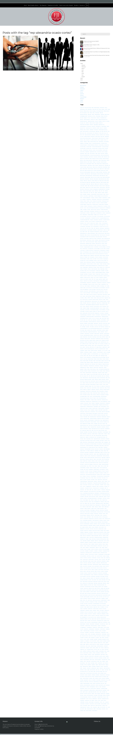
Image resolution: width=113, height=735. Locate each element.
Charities (96, 197)
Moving (84, 372)
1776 (100, 131)
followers (99, 586)
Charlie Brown (88, 199)
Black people (102, 180)
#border (96, 121)
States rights (104, 457)
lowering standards (94, 622)
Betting (93, 163)
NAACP (96, 374)
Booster (84, 187)
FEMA (105, 260)
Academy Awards (87, 136)
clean (100, 547)
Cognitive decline (83, 212)
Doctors (81, 245)
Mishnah (85, 370)
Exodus (98, 260)
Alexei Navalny (101, 141)
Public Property (82, 413)
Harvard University (95, 299)
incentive (100, 608)
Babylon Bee (87, 158)
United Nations (96, 493)
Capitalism (88, 194)
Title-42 (95, 477)
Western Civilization (87, 508)
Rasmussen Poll (87, 421)
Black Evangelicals (87, 172)
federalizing (86, 584)
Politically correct (88, 401)
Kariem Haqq (99, 336)
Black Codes (82, 170)
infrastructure (107, 610)
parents (108, 640)
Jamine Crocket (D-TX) (92, 321)
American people (95, 148)
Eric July (98, 258)
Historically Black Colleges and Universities (92, 304)
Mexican (81, 365)
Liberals (86, 350)
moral (107, 632)
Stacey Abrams (93, 455)
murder (86, 634)
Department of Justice (93, 238)
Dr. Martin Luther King (89, 250)
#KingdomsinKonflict (83, 114)
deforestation (104, 561)
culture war (96, 559)
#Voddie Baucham (103, 117)
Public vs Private (100, 413)
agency (107, 525)
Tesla (85, 469)
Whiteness (100, 513)
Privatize (81, 409)
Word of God (96, 518)
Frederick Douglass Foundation (100, 272)
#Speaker (85, 117)
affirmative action (103, 525)
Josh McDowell (99, 330)
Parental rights (93, 391)
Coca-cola (102, 211)
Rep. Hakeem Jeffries (96, 425)
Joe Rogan (83, 326)
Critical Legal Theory (102, 224)
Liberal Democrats (102, 348)
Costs (103, 221)
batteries (104, 535)
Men (90, 364)
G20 (84, 279)
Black (89, 185)
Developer (96, 240)
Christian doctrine (95, 204)
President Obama (83, 406)
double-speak (96, 566)
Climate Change (86, 211)
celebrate (92, 544)
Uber (92, 489)
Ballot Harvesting (106, 158)
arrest (105, 530)
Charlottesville (94, 199)
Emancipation (92, 257)
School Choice (82, 440)
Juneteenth (82, 333)
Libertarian (99, 350)
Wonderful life (85, 518)
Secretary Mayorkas (91, 442)
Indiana (108, 314)
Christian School (89, 204)
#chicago (107, 121)
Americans (90, 150)
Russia (109, 433)
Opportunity (89, 387)
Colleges (95, 214)
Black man (85, 180)
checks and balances (93, 545)
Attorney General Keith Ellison (85, 155)
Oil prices (97, 386)
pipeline (107, 642)
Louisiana (88, 353)
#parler (108, 126)
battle (107, 535)
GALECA (86, 279)
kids (80, 617)
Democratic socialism (99, 236)
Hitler (81, 306)
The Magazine (43, 5)
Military (85, 369)
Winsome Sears (97, 515)
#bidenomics (93, 119)
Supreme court (95, 464)
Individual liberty (83, 316)
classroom (97, 547)
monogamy (104, 630)
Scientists (97, 440)
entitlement (96, 574)
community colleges (105, 549)
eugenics (84, 578)
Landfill (85, 345)
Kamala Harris (85, 336)
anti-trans (91, 528)
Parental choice (88, 391)
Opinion (82, 93)
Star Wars (81, 457)
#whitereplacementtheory (103, 129)
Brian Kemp (82, 189)
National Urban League (93, 377)
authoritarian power (83, 533)
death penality (85, 561)
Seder (103, 442)
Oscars (106, 387)
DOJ (94, 228)
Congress (91, 219)
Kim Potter (87, 340)
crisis (104, 557)
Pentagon (107, 394)
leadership (86, 618)
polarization (102, 644)
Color (98, 214)
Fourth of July (89, 272)
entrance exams (100, 574)
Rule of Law (89, 433)
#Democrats (95, 109)
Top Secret (88, 479)
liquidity (105, 620)
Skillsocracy (92, 450)
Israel (89, 319)
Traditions (95, 481)
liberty (86, 620)
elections (81, 571)
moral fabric (87, 632)
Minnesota (82, 370)
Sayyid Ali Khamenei (97, 438)
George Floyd (89, 282)
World (81, 101)
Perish (88, 396)
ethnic (81, 578)
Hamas (95, 297)
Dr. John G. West (103, 248)
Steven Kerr (91, 459)
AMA (81, 134)
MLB (89, 355)
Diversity (103, 243)
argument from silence (96, 530)
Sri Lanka (88, 455)
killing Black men (85, 617)
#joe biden (93, 126)
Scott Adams (102, 440)
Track (96, 479)
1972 (108, 131)
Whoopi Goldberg (83, 515)
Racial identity (104, 416)
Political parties (82, 401)
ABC (103, 133)
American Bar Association (96, 143)
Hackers (92, 297)
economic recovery (100, 567)
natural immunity (85, 635)
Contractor (86, 221)
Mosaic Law (107, 370)
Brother (91, 189)
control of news (91, 554)
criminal (102, 557)
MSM (94, 355)
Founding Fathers (83, 272)
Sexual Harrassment (83, 447)
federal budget (90, 583)
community (82, 550)
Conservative (100, 219)
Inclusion (93, 314)
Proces (89, 409)
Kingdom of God (98, 340)
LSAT (99, 343)
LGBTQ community (85, 343)
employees (106, 571)
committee (96, 549)
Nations (98, 377)
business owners (99, 542)
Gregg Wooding (98, 296)
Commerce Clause (83, 216)
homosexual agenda (96, 603)
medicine (99, 625)
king (89, 617)
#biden (97, 119)
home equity (82, 601)
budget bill (86, 542)
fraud (93, 588)
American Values (83, 148)
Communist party (100, 216)
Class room (98, 209)
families (99, 581)
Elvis (88, 257)
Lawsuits (105, 345)
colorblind (81, 549)
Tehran (98, 467)
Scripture (106, 440)
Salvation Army (82, 437)
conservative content (88, 552)
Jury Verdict (92, 333)
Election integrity (102, 255)
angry (93, 527)
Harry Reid (90, 299)
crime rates (89, 557)
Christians (81, 206)
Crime (81, 224)
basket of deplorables (94, 535)
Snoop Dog (82, 452)
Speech (108, 454)
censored (96, 544)
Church (85, 207)
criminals (98, 557)
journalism (107, 615)
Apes (103, 151)
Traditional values (90, 481)
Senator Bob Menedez (89, 445)
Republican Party (93, 426)
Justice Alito (101, 333)
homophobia (90, 603)
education (96, 569)
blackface (88, 540)
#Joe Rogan (97, 112)
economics (105, 567)
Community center (107, 216)
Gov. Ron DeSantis (102, 287)
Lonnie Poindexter (100, 352)
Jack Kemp (98, 319)
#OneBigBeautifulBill (83, 116)
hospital (87, 605)
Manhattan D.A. (88, 357)
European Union (83, 260)
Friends (97, 277)
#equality (96, 122)
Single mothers (82, 450)
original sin (82, 640)
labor (95, 617)
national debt (104, 634)
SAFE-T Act (82, 435)
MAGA (85, 355)
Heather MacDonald (87, 301)
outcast (98, 640)
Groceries (103, 296)
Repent (89, 426)
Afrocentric (88, 139)
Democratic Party (92, 236)
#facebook (100, 122)
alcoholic (86, 527)
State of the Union (98, 457)
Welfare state (106, 506)
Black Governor (93, 172)
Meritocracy (93, 364)
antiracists (81, 530)
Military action (101, 367)
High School (89, 302)
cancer (90, 544)
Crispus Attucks (95, 224)
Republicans (99, 426)
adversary (94, 525)
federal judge (100, 583)
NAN (99, 374)
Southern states (86, 454)
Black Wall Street (102, 175)
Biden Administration (83, 165)
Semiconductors (87, 443)
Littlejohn (90, 352)
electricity (92, 571)
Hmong (84, 306)
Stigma (95, 459)
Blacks (86, 185)
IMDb (99, 311)
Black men (90, 180)
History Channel (102, 304)
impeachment (90, 608)
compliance (96, 550)
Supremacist (82, 462)
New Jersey (103, 379)
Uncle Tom (99, 489)
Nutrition (100, 384)
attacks (108, 532)
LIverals (96, 343)
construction (82, 554)
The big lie (84, 476)
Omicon (85, 387)
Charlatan (100, 197)
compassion (87, 550)
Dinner (84, 241)
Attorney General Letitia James (95, 155)
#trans (85, 129)
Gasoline (104, 279)
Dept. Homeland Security (106, 238)
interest (107, 613)
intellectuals (99, 613)
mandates (87, 623)
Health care (82, 301)
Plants (86, 399)
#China (106, 107)
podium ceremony (93, 644)
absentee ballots (86, 523)
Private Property (95, 408)
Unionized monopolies (105, 491)
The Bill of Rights (96, 469)
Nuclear (97, 384)
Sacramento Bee (98, 435)
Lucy (99, 353)
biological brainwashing (98, 537)
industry (91, 610)
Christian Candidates (103, 202)
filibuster (95, 584)
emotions (98, 571)
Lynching (81, 355)
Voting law (102, 501)
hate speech (93, 598)
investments (97, 615)
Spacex (95, 454)
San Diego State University (101, 437)
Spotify (86, 455)
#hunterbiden (88, 126)
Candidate (84, 194)
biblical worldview (83, 537)
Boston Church (88, 187)
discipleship (85, 564)
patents (85, 642)
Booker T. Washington (106, 185)
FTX (107, 260)
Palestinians (93, 389)
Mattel (94, 360)
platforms (87, 644)
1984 (81, 133)
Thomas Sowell (82, 477)
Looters (104, 352)
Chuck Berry (105, 206)
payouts (91, 642)
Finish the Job (107, 267)
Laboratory (106, 343)
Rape (101, 420)
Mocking (89, 370)
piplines (81, 644)
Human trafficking (102, 309)
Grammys (90, 294)
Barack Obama (103, 160)
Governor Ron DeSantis (94, 292)
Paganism (89, 389)
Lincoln (106, 350)
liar (108, 618)
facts (97, 579)
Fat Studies (104, 263)
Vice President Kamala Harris (92, 498)
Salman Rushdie (104, 435)
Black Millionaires (87, 173)
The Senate (97, 472)
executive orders (102, 578)
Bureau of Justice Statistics (87, 190)
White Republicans (93, 511)
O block (104, 384)
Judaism (106, 330)
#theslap (81, 129)
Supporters (107, 460)
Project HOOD (105, 409)
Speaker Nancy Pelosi (102, 454)
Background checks (95, 158)
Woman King (96, 516)
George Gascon (94, 282)
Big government (101, 165)
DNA (87, 228)
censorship (100, 544)
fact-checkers (94, 579)
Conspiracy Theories (106, 219)
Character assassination (87, 197)
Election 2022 (97, 255)
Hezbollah (84, 302)
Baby (91, 158)
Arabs (88, 153)
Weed (103, 506)
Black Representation (89, 175)
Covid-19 (88, 223)
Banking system (95, 160)
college (103, 547)
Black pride (84, 182)
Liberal (89, 350)
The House (90, 471)
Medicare (91, 362)
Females (94, 267)
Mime (81, 92)
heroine (84, 600)
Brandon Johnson (96, 187)
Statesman (108, 457)
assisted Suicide (96, 532)
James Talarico (85, 321)
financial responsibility (100, 584)
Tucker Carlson (97, 484)
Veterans (85, 498)
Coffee (108, 211)
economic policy (93, 567)
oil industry (106, 637)
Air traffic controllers (93, 139)
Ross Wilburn (85, 433)
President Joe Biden (95, 404)
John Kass (106, 326)
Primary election (103, 406)
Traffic (103, 481)
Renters (104, 423)
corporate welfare (107, 554)
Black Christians (90, 168)
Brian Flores (108, 187)
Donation (81, 246)
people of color (100, 642)
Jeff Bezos (85, 323)
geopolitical (102, 591)
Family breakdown (83, 263)
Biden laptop (90, 165)
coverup (81, 557)
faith (107, 579)
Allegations (82, 143)
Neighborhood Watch (87, 379)
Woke (92, 516)
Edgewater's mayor (86, 255)
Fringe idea (101, 277)
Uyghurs (105, 496)
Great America (99, 294)
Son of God (105, 452)
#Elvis (100, 109)
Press (99, 406)
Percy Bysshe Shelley (83, 396)
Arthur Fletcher (92, 153)
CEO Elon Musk (85, 192)
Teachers (91, 467)
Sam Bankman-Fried (92, 437)
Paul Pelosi (85, 394)
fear (87, 583)
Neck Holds (82, 379)
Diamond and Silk (102, 240)
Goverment (107, 287)
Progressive (92, 409)
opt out (107, 639)
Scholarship (107, 438)
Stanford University (106, 455)
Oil (100, 386)
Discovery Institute (104, 241)
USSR (90, 489)
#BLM (93, 107)
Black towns (98, 182)
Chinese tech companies (84, 202)
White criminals (87, 513)
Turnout (84, 486)
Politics (81, 95)
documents (85, 566)
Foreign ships (98, 270)
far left (108, 581)
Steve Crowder (82, 459)
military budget (100, 627)
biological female (105, 537)
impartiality (85, 608)
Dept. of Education (83, 240)
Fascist (101, 263)
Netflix (93, 379)
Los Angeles (84, 353)
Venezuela (81, 498)
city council (104, 545)
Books (81, 187)
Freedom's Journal (90, 275)
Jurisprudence (87, 333)
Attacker (106, 153)
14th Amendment (92, 131)
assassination (86, 532)
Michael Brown (85, 365)
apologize (90, 530)
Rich (81, 430)
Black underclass (103, 182)
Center (81, 197)
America (94, 150)
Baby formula (82, 158)
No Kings (87, 382)
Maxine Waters (98, 360)
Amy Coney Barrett (99, 150)
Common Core (89, 216)
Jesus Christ (101, 323)
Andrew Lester (105, 150)
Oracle (98, 387)
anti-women (96, 528)
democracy (85, 562)
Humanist (107, 309)
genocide (98, 591)
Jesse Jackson (96, 323)
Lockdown (94, 352)
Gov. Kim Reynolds (95, 287)
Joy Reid (103, 330)
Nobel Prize (97, 382)
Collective (103, 212)
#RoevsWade (98, 116)
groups (95, 596)
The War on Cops (99, 474)
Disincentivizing (82, 243)
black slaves (85, 540)
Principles (90, 408)
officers (103, 637)
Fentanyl (101, 267)
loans (108, 620)
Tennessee (81, 469)
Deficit (97, 233)
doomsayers (89, 566)
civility (84, 547)
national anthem (98, 634)
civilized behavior (92, 547)
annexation (96, 527)
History (81, 90)
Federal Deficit (82, 265)
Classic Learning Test (104, 209)
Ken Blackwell (98, 338)
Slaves (105, 450)
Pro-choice (85, 409)
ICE (96, 311)
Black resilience (93, 182)
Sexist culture (106, 445)
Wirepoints (105, 515)
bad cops (84, 535)
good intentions (93, 593)
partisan (81, 642)
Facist (85, 262)
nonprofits (82, 637)
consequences (82, 552)
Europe (87, 260)
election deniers (100, 569)
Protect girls (82, 411)
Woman (100, 516)
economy (89, 569)
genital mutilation (93, 591)
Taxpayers (87, 467)
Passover (106, 391)
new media (99, 635)
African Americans (95, 138)
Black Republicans (96, 175)
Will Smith (92, 515)
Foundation (103, 270)
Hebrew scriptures (94, 301)
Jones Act (94, 330)
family (102, 581)
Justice (100, 335)
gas (104, 588)
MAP (87, 355)
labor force (92, 617)
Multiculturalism (94, 372)
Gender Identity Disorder (104, 280)
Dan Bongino (102, 228)
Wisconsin (81, 516)
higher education (104, 600)
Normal (104, 382)
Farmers (95, 263)
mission (81, 630)
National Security (85, 377)
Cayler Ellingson (91, 195)
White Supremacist (100, 511)
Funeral (81, 279)
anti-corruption (101, 527)
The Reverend (82, 472)
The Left (103, 471)
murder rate (82, 634)
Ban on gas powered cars (88, 160)
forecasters (105, 586)
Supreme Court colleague (88, 464)
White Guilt (97, 510)
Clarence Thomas (93, 209)
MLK (91, 355)
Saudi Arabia (88, 438)
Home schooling (96, 306)
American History (83, 146)
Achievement (92, 136)
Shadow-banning (92, 447)
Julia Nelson (102, 331)
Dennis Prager (86, 238)
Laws (108, 345)
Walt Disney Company (99, 503)
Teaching (94, 467)
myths (89, 634)
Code (106, 211)
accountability (102, 523)
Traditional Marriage (83, 481)
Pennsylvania (102, 394)
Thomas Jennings (100, 476)
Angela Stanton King (93, 151)
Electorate (107, 255)
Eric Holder (94, 258)
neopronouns (91, 635)
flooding (96, 586)
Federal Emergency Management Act (91, 265)
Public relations (94, 413)
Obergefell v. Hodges (88, 386)
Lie (102, 350)
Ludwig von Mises (104, 353)
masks (107, 623)
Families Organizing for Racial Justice (102, 262)
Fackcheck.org (88, 262)
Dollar (95, 245)
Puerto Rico (106, 413)
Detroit (93, 240)
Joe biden (87, 326)
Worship (104, 520)
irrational (101, 615)
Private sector (107, 408)
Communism (94, 216)
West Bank (82, 508)
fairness (100, 579)
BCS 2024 (105, 156)
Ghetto (99, 284)
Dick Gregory (107, 240)
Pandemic (97, 389)
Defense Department (83, 233)
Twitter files (94, 486)
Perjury (91, 396)
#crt (84, 122)
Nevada (100, 379)
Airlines (98, 139)
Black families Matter (106, 177)
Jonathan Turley (89, 330)
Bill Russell (106, 165)
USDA (88, 489)
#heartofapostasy (83, 126)
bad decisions (88, 535)
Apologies (105, 151)
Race (89, 416)
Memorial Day (100, 362)
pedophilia (95, 642)
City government (102, 207)
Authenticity (96, 156)
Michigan (101, 365)
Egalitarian (92, 255)
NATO (101, 374)
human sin (104, 605)
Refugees (95, 423)
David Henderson (100, 229)
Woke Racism (89, 516)
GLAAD (90, 279)
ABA (101, 133)
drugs (104, 566)
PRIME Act (85, 389)
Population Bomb (95, 401)
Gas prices (100, 279)
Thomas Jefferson (93, 476)
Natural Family (102, 377)
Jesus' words (105, 323)
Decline (101, 231)
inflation (98, 610)
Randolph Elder (97, 420)
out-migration (86, 640)
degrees (107, 561)
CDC (103, 190)
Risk (97, 430)
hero (86, 600)
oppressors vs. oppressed (102, 639)
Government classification (84, 289)
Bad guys (100, 158)
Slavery (102, 450)
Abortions (97, 134)
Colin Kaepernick (99, 212)
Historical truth (82, 304)
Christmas (95, 206)
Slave (107, 450)
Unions (81, 493)
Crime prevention (105, 223)
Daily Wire (97, 228)
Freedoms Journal (87, 277)
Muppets (99, 372)
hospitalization (82, 605)
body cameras (101, 540)
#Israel (91, 112)
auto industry (99, 533)
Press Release (83, 97)
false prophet (95, 581)
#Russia (102, 116)
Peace (92, 394)
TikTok (92, 477)
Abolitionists (93, 134)
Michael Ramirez (91, 365)
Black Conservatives (97, 170)
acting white (108, 523)
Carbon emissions (100, 194)
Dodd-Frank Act (91, 245)
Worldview (101, 520)
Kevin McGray (82, 340)
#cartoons (104, 121)
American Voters (88, 148)
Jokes (86, 330)
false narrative (90, 581)
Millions (88, 369)
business (104, 542)
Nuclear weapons (93, 384)
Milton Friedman (93, 369)
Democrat (81, 238)
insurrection (90, 613)
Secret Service (85, 442)
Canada (103, 192)
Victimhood (104, 498)
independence (82, 610)
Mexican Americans (106, 364)
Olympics (81, 387)
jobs (104, 615)
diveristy (100, 564)
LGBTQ (90, 343)
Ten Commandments (103, 467)
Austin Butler (91, 156)
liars (107, 618)
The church (88, 476)
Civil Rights (85, 209)
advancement (85, 525)
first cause (92, 586)
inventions (93, 615)
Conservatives (95, 219)
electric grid (88, 571)
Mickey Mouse (106, 365)
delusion (81, 562)
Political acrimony (105, 399)
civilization (87, 547)
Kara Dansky (94, 336)
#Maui (93, 114)
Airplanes (101, 139)
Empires (96, 257)
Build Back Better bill (101, 189)
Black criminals (99, 177)
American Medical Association (97, 146)
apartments (86, 530)
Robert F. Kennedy (101, 430)
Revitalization (107, 428)
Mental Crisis (87, 364)
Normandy (108, 382)
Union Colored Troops (92, 491)
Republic (107, 426)
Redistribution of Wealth (86, 423)
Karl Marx (103, 336)
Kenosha (102, 338)
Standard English (99, 455)
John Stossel (82, 330)
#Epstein (103, 109)
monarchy (96, 630)
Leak (81, 347)
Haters (104, 299)
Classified (81, 211)
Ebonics (84, 253)
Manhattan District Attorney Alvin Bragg (98, 357)
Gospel (84, 287)
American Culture (104, 143)
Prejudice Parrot (102, 403)
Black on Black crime (95, 180)
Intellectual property (105, 316)
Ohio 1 (93, 386)
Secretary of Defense (98, 442)
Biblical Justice (99, 163)
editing (93, 569)
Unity (92, 494)
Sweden (100, 464)
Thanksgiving (90, 469)
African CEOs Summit (102, 138)
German (96, 284)
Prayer (90, 403)
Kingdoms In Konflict (53, 5)
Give (87, 5)
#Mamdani (89, 114)
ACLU (105, 133)
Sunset (99, 460)
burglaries (95, 542)
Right (93, 430)
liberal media (82, 620)
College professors (90, 214)
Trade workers (105, 479)
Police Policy (99, 399)
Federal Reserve (85, 267)
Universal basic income (97, 494)
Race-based (85, 416)
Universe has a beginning (106, 494)
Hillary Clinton (99, 302)
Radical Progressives (93, 418)
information (102, 610)
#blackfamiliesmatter (83, 121)
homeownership (100, 601)
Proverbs (99, 411)
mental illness (103, 625)
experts (107, 578)
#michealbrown (98, 126)
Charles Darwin (104, 197)
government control (104, 593)
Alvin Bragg (86, 143)
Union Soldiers (98, 491)
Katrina (107, 336)
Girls (107, 284)
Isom (87, 319)
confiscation (100, 550)
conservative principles (96, 552)
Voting (105, 501)
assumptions (101, 532)
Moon (98, 370)
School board (87, 440)
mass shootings (87, 625)
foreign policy (86, 588)
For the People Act (92, 270)
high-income (90, 600)
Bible (96, 163)
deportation (90, 562)
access (99, 523)
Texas (87, 469)
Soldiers (101, 452)
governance (99, 593)
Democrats (105, 236)
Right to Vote (89, 430)
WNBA (86, 503)
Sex (87, 447)
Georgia (89, 284)
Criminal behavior (86, 224)
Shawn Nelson (100, 447)
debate (89, 561)
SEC (90, 435)
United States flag (83, 494)
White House (102, 510)
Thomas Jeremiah (106, 476)
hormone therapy (103, 603)
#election (87, 122)
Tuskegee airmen (89, 486)
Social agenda (91, 452)
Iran (95, 318)
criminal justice (93, 557)
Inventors (90, 318)
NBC (106, 374)
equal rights (98, 576)
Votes (93, 501)
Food (88, 270)
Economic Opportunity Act (90, 253)
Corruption (93, 221)
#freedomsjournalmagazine (84, 124)
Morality (101, 370)
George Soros (104, 282)
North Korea (88, 384)
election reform (106, 569)
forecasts (81, 588)
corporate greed (100, 554)
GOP (94, 279)
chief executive (100, 545)
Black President (106, 173)
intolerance (85, 615)
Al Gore (105, 139)
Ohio (95, 386)
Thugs (87, 477)
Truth (93, 484)
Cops (90, 221)
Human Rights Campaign (94, 309)
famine (105, 581)
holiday (108, 600)
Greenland (93, 296)
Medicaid (88, 362)
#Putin (94, 116)
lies (91, 620)
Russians (105, 433)
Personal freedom (104, 396)
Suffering (93, 460)
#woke (81, 131)
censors (103, 544)
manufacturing (102, 623)
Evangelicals (91, 260)
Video (81, 100)
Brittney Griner (87, 189)
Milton (97, 369)
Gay (88, 280)
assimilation (91, 532)
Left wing (87, 347)
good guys (89, 593)
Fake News (93, 262)
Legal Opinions (104, 347)
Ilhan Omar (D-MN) (91, 313)
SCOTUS (87, 435)
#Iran (88, 112)
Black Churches (96, 168)
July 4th (106, 331)
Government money (99, 289)
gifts (81, 593)
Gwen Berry (82, 297)
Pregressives (97, 403)
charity (85, 545)
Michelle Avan (97, 365)
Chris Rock (98, 202)
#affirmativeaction (87, 119)
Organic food (102, 387)
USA (85, 489)
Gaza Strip (91, 280)
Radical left (99, 418)
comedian (88, 549)
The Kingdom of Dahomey (97, 471)
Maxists (102, 360)
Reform (92, 423)
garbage (102, 588)
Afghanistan (107, 136)
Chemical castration (105, 199)
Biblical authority (105, 163)
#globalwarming (101, 124)
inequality (94, 610)
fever (92, 584)
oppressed (91, 639)
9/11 (93, 133)
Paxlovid (88, 394)
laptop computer (103, 617)
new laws (94, 635)
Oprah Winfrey (94, 387)
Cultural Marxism (96, 226)
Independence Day (104, 314)
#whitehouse (96, 129)
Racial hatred (99, 416)
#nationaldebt (103, 126)
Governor (81, 294)
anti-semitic (87, 528)
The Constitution (102, 469)
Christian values (101, 204)
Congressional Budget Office (84, 219)
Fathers (108, 263)
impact (81, 608)
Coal (100, 211)
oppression (95, 639)
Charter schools (99, 199)
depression (94, 562)
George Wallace (85, 284)
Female (98, 267)
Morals (104, 370)
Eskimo (101, 258)
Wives (85, 516)
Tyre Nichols (101, 486)
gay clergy (107, 588)
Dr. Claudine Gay (90, 248)
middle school (95, 627)
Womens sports (104, 516)
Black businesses (87, 177)
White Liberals (82, 511)
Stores (103, 459)
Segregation (106, 442)
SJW (92, 435)
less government (103, 618)
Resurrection (102, 428)
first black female (88, 586)
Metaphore (100, 364)
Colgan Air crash (93, 212)
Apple (86, 153)
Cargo (104, 194)
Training (105, 481)
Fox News (93, 272)
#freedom (91, 124)
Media (85, 362)
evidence (92, 578)
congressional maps (106, 550)
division (81, 566)
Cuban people (88, 226)
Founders (106, 270)
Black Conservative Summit (66, 5)
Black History (105, 172)
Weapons (96, 506)
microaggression (89, 627)
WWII (88, 503)
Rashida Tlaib (82, 421)
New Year (107, 379)
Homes (100, 306)
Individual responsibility (90, 316)
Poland (95, 399)
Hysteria (94, 311)
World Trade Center (96, 520)
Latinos (93, 345)
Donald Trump (104, 245)
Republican (103, 426)
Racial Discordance (93, 416)
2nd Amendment (89, 133)
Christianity (106, 204)
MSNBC (96, 355)
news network (103, 635)
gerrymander (107, 591)
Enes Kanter (100, 257)
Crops (107, 224)
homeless (95, 601)
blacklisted (92, 540)
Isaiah (100, 318)
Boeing (101, 185)
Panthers (101, 389)
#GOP (106, 109)
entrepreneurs (106, 574)
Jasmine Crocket (103, 321)
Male (85, 357)
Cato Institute (85, 195)
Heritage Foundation (103, 301)
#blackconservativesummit (103, 119)
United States (89, 494)
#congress (81, 122)
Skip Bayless (96, 450)
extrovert (89, 579)
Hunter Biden (82, 311)
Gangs (97, 279)
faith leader (104, 579)
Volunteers (82, 501)
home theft (87, 601)
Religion (82, 98)
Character (92, 197)
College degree (84, 214)
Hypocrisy (90, 311)
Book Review (83, 85)
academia (91, 523)
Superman (102, 460)
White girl (91, 513)
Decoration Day (105, 231)
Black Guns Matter (99, 172)
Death (86, 231)
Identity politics (85, 313)
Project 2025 (100, 409)
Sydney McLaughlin (105, 464)
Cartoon (82, 87)
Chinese (90, 202)
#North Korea (107, 114)
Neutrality (96, 379)
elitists (96, 571)
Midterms (91, 367)
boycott (107, 540)
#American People (88, 107)
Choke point (94, 202)
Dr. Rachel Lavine (96, 250)
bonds (105, 540)
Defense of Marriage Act (91, 233)
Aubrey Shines (85, 156)
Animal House (99, 151)
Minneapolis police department (104, 369)
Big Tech (97, 165)
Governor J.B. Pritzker (86, 292)
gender (81, 591)
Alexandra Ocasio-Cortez (94, 141)
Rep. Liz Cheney (103, 425)
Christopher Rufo (100, 206)
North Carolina (82, 384)
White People (87, 511)
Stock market (99, 459)
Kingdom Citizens (92, 340)
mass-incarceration (94, 625)
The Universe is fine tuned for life (91, 474)
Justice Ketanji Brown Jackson (88, 335)
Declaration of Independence (94, 231)
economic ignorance (87, 567)
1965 (105, 131)
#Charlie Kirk (102, 107)
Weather (100, 506)
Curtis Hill (100, 226)
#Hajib (109, 109)
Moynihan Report (88, 372)
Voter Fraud (86, 501)
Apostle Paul (82, 153)
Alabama (85, 141)
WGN (108, 501)
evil (94, 578)
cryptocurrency (85, 559)
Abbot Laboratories (88, 134)
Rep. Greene (91, 425)
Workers (100, 518)
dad (106, 559)
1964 (103, 131)
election (85, 571)
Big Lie (94, 165)
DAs (106, 226)
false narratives (85, 581)
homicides (105, 601)
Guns (108, 296)
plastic (84, 644)
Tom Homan (99, 477)
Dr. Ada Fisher (96, 246)
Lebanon (83, 347)
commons (100, 549)
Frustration (105, 277)
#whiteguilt (91, 129)
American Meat (88, 146)
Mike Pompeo (96, 367)
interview (81, 615)
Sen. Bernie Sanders (93, 443)
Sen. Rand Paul (99, 443)
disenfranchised (95, 564)
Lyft (108, 353)
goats (86, 593)
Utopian (97, 496)
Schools (91, 440)
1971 (106, 131)
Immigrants (102, 313)
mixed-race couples (86, 630)
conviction (96, 554)
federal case (95, 583)
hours (90, 605)
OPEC (107, 384)
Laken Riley (82, 345)
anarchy (90, 527)
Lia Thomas (96, 348)
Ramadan (107, 418)
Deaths (83, 231)
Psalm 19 (103, 411)
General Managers (83, 282)
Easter (81, 253)
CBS (99, 190)
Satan (85, 438)
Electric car (82, 257)
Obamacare (82, 386)
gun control (105, 596)
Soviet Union (91, 454)
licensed (89, 620)
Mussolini (88, 374)
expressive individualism (84, 579)
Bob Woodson (96, 185)
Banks (100, 160)
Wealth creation (88, 506)
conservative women (103, 552)
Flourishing (82, 270)
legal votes (98, 618)
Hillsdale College (104, 302)
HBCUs (86, 297)
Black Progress (82, 175)
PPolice (81, 389)
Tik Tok (89, 477)
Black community (94, 177)
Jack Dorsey (94, 319)
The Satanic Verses (91, 472)
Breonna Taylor (102, 187)
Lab (109, 343)
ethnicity (106, 576)
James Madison (103, 319)
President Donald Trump (87, 404)
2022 (83, 133)
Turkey (105, 484)
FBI (101, 260)
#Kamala (101, 112)
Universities (82, 496)
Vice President (99, 498)
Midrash (88, 367)
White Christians (87, 510)
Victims (108, 498)
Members (76, 5)
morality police (103, 632)
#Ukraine (98, 117)
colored (85, 549)
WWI (91, 503)
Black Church (102, 168)
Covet (85, 223)
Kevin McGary (106, 338)
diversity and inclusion (105, 564)
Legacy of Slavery (99, 347)
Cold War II (88, 212)
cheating (88, 545)
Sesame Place (101, 445)
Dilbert (81, 241)
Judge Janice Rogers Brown (92, 331)
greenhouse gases (86, 596)
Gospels (81, 287)
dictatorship (98, 562)
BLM (108, 156)
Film (104, 267)
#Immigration (84, 112)
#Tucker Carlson (93, 117)
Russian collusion (95, 433)
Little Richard (86, 352)
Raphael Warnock (106, 420)
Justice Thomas (96, 335)
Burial (93, 190)
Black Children (85, 168)
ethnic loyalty (102, 576)
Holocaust (91, 306)
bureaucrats (91, 542)
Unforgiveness (86, 491)
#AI (83, 107)
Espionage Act (105, 258)
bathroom (100, 535)
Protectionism (92, 411)
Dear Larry (105, 229)
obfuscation (93, 637)
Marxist (81, 360)
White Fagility (92, 510)
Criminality (91, 224)
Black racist (88, 182)
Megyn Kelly (96, 362)
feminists (89, 584)
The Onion (107, 471)
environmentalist (83, 576)
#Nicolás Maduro (97, 114)
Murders (103, 372)
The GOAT (86, 471)
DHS (85, 228)
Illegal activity (97, 313)
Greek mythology (88, 296)
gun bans (100, 596)
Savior (92, 438)
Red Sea (101, 421)
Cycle (104, 226)
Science (94, 440)
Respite (90, 428)
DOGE (92, 228)
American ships (85, 150)
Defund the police (101, 233)
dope (93, 566)
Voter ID (90, 501)
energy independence (86, 574)
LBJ (80, 343)
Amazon (90, 143)
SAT (85, 435)
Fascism (98, 263)
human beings (93, 605)
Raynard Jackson (94, 421)
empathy (102, 571)
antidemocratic (101, 528)
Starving (85, 457)
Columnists (101, 214)
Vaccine (108, 496)
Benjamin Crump (83, 163)
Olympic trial (107, 386)
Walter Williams (106, 503)
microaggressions (83, 627)
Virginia (81, 107)
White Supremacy (107, 511)
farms (81, 583)
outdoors (101, 640)
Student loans (85, 460)
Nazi (109, 377)
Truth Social (85, 484)
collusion (106, 547)
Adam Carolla (97, 136)
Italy (91, 319)
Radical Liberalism (86, 418)
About (25, 5)
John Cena (96, 326)
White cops (82, 513)
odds (100, 637)
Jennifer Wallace (90, 323)
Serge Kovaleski (96, 445)
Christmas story (90, 206)
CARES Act (96, 190)
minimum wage (106, 627)
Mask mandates (85, 360)
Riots (95, 430)
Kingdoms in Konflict (105, 340)
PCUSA (108, 387)
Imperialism (106, 313)
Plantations (82, 399)
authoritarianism (90, 533)
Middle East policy (83, 367)
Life (103, 350)
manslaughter (97, 623)
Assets (99, 153)
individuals (87, 610)
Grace (85, 294)
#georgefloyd (96, 124)
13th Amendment (86, 131)
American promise (101, 148)
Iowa (93, 318)
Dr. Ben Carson (85, 248)
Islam (84, 319)
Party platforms (102, 391)
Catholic (81, 195)
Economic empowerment (99, 253)
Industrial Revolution (97, 316)
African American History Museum (85, 138)
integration (94, 613)
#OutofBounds (90, 116)
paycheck (88, 642)
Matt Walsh (91, 360)
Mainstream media (104, 355)
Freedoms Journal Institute (98, 275)
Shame (96, 447)
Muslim (85, 374)
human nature (99, 605)
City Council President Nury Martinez (93, 207)
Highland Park (93, 302)
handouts (89, 598)
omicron (81, 639)
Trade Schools (100, 479)
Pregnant (93, 403)
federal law (104, 583)
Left (95, 347)
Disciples (99, 241)
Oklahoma (103, 386)
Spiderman (82, 455)
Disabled (96, 241)
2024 (85, 133)
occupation (97, 637)
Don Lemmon (99, 245)
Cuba (92, 226)
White (107, 513)
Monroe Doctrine (94, 370)
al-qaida (83, 527)
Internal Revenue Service (84, 318)
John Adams (92, 326)
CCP (101, 190)
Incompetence (98, 314)
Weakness (84, 506)
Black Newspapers (94, 173)
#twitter (87, 129)
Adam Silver (102, 136)
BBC (102, 156)
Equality (88, 258)
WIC (83, 503)
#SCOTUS (105, 116)
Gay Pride (85, 280)
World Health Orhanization (87, 520)
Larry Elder (89, 345)
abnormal (81, 523)
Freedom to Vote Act (83, 275)
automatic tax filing (105, 533)
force (102, 586)
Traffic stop (99, 481)
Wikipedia (88, 515)
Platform (88, 399)
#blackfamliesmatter (91, 121)
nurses (89, 637)
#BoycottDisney (96, 107)
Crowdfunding (82, 226)
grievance (91, 596)
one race (85, 639)
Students (89, 460)
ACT (107, 133)
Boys (92, 187)
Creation (97, 223)
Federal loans (91, 267)
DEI (83, 228)
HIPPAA (89, 297)
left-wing (89, 618)
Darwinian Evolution (83, 229)
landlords (98, 617)
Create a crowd (92, 223)
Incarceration (89, 314)
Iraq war (97, 318)
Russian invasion (101, 433)
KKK (105, 335)
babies (81, 535)
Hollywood (87, 306)
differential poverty (104, 562)
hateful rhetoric (98, 598)
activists (81, 525)
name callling (93, 634)
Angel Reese (87, 151)
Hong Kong (104, 306)
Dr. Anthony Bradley (102, 246)
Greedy (84, 296)
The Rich (86, 472)
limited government (100, 620)
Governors (106, 292)
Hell (98, 301)
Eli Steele (85, 257)
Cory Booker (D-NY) (98, 221)
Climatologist (92, 211)
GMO (92, 279)
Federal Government (101, 265)
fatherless (84, 583)
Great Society (105, 294)
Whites (104, 513)
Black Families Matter (33, 5)
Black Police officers (100, 173)
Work (103, 518)
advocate (97, 525)
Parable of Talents (106, 389)
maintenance (105, 622)
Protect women (87, 411)
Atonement (102, 153)
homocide (85, 603)
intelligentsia (103, 613)
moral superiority (97, 632)
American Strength (105, 146)
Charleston (84, 199)
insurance (85, 613)
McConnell (106, 360)
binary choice (92, 537)
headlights (103, 598)
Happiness (106, 297)
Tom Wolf (84, 479)
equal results (93, 576)
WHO (81, 503)
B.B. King (99, 156)
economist (85, 569)
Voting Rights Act (97, 501)
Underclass (103, 489)
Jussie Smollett (96, 333)
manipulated (92, 623)
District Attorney (98, 243)
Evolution (95, 260)
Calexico (96, 192)
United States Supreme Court (104, 493)
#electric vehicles (92, 122)
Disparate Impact (89, 243)
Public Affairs (107, 411)
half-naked (85, 598)
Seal (108, 440)
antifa (105, 528)
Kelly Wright (93, 338)
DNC (90, 228)
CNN (91, 192)
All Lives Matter (106, 141)
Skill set (88, 450)
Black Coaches (107, 168)
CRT (93, 192)
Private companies (101, 408)
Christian (85, 206)
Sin (86, 450)
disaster (81, 564)
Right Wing (84, 430)
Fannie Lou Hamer (90, 263)
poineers (98, 644)
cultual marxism (91, 559)
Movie (81, 372)
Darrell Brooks (107, 228)
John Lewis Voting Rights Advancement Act (95, 328)
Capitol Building (93, 194)
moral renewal (91, 632)
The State (104, 472)
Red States (105, 421)
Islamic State (104, 318)
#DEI (86, 109)
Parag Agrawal (82, 391)
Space (98, 454)
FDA (103, 260)
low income (89, 622)
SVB (94, 435)
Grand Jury (95, 294)
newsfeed (107, 635)
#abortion (81, 119)
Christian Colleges (83, 204)
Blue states (92, 185)
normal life (86, 637)
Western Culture (94, 508)
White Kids (106, 510)
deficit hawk (99, 561)
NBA (103, 374)
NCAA (108, 374)
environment (88, 576)
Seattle (81, 442)
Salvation (87, 437)
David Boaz (95, 229)
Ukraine (95, 489)
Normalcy (101, 382)
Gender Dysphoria (96, 280)
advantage (90, 525)
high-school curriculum (97, 600)
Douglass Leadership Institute (88, 246)
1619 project (97, 131)
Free (94, 277)
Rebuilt (98, 421)
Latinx (96, 345)
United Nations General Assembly (88, 493)
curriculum (103, 559)
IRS (100, 311)
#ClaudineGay (82, 109)
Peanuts (94, 394)
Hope (107, 306)
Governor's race (101, 292)
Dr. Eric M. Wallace (97, 248)
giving (83, 593)
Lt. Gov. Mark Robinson (94, 353)
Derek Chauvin (89, 240)
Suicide (96, 460)
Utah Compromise (92, 496)
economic (81, 569)
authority (95, 533)
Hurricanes (87, 311)
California (99, 192)
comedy (92, 549)
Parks (98, 391)
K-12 (103, 335)
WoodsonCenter (91, 518)
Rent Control (100, 423)
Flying (85, 270)
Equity (91, 258)
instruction (82, 613)
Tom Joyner (104, 477)
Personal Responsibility (96, 396)
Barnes (108, 160)
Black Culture (103, 170)
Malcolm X (82, 357)
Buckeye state (95, 189)
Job (80, 326)
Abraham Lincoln (103, 134)
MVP (99, 355)
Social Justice (86, 452)
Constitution (82, 221)
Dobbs (106, 243)
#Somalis (81, 117)
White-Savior (96, 513)
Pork (99, 401)
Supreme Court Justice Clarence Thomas (91, 462)
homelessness (91, 601)
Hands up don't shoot (100, 297)
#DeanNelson (90, 109)
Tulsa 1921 (101, 484)
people (104, 642)
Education (82, 88)
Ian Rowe (103, 311)
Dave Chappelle (89, 229)
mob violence (92, 630)
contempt (86, 554)
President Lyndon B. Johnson (103, 404)
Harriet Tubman (85, 299)
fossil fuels (90, 588)
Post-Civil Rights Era (104, 401)
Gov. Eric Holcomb (89, 287)
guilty (98, 596)
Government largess (92, 289)
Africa (85, 139)
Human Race (87, 309)
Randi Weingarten (91, 420)
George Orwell (99, 282)
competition (91, 550)
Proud (97, 411)
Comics (105, 214)
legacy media (94, 618)
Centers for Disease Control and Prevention (101, 195)
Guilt (106, 296)
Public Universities (89, 413)
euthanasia (88, 578)
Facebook (81, 262)
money (100, 630)
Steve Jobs (87, 459)
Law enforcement (100, 345)
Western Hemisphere (100, 508)
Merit (97, 364)
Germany (92, 284)
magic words (100, 622)
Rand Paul (85, 420)
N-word (91, 374)
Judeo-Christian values (83, 331)
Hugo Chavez (82, 309)
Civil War (88, 209)
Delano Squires (107, 233)
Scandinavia (103, 438)
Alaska (89, 141)
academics (95, 523)
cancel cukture (85, 544)
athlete (105, 532)
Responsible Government (96, 428)
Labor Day (102, 343)
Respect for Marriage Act (84, 428)
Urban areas (86, 496)
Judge (99, 331)
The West (104, 474)
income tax (104, 608)
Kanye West (90, 336)
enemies (81, 574)
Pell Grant (98, 394)
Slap (99, 450)
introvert (89, 615)
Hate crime (101, 299)
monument (82, 632)
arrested (101, 530)
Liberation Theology (94, 350)
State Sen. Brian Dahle (90, 457)
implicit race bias (95, 608)
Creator (100, 223)
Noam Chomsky (91, 382)
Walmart (93, 503)
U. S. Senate (105, 486)
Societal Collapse (97, 452)
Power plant (86, 403)
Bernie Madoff (89, 163)
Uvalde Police (101, 496)
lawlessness (82, 618)
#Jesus (94, 112)
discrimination (90, 564)
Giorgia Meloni (103, 284)
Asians (96, 153)
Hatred (107, 299)
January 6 (98, 321)
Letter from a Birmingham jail (89, 348)
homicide (81, 603)
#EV (98, 109)
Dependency (99, 238)
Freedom (92, 277)
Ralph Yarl (103, 418)
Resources (82, 5)
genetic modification (86, 591)
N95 (94, 374)
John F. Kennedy (101, 326)
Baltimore (81, 160)
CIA (89, 192)
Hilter (108, 302)
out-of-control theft (93, 640)
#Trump (88, 117)
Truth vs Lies (89, 484)
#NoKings (102, 114)
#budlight (100, 121)
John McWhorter (106, 328)
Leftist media (92, 347)
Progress (96, 409)
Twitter (97, 486)
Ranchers (81, 420)
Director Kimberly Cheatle (90, 241)
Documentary (85, 245)
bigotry (88, 537)
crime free (85, 557)
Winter (101, 515)
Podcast (92, 399)
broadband (82, 542)
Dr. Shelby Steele (102, 250)
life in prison (94, 620)
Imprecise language (83, 314)
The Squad (101, 472)
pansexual (104, 640)
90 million (96, 133)
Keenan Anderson (87, 338)
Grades (87, 294)
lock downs (82, 622)
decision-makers (93, 561)
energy (92, 574)
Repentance (85, 426)
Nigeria (84, 382)
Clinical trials (97, 211)
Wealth (93, 506)
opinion (88, 639)
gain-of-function (97, 588)
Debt (88, 231)
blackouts (96, 540)
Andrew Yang (82, 151)
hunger (107, 605)
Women (81, 518)
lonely (85, 622)
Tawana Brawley (83, 467)
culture (100, 559)
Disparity (93, 243)
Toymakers (92, 479)
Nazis (107, 377)
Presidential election (90, 406)
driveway (100, 566)
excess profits (98, 578)
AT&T (83, 134)
